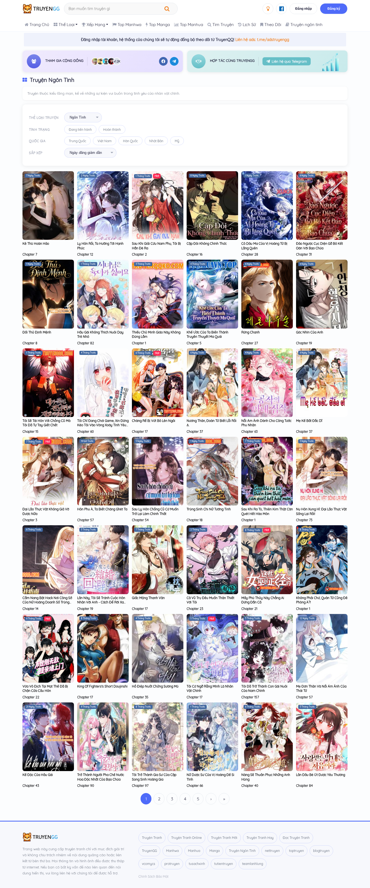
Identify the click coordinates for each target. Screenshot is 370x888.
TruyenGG (149, 851)
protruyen (172, 864)
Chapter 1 (139, 343)
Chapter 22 (30, 697)
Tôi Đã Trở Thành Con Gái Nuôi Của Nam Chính (264, 688)
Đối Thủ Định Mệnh (36, 332)
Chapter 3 (29, 520)
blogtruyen (321, 851)
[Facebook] (163, 61)
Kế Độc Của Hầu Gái (37, 775)
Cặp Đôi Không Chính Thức (207, 243)
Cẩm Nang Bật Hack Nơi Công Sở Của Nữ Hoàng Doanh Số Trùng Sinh (47, 602)
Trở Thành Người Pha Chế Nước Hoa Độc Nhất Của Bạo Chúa (100, 777)
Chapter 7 (29, 254)
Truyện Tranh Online (186, 838)
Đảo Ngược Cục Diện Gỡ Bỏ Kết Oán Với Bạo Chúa (319, 245)
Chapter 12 (85, 254)
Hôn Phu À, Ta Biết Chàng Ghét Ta (102, 509)
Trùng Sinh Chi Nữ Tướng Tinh (209, 509)
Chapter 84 (304, 786)
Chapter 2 (139, 254)
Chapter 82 (85, 343)
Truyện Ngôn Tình (242, 851)
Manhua (194, 851)
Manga (214, 851)
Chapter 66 (195, 786)
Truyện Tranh (152, 838)
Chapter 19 (304, 343)
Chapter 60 (85, 431)
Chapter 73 (304, 520)
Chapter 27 (249, 343)
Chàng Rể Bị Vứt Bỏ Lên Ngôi (153, 421)
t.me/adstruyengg (273, 39)
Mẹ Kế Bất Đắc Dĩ (309, 421)
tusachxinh (197, 864)
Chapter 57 (85, 520)
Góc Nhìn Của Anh (309, 332)
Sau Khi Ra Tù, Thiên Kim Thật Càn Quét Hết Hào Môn (267, 511)
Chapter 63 (249, 431)
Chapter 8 (29, 343)
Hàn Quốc (130, 141)
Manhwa (172, 851)
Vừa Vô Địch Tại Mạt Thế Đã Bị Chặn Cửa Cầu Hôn (45, 688)
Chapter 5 (194, 343)
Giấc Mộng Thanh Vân (148, 598)
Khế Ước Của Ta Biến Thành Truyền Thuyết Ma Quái (207, 334)
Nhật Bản (156, 141)
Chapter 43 (30, 786)
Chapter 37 (195, 431)
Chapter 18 (195, 520)
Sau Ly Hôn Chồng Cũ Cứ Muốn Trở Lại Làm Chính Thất (155, 511)
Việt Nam (105, 141)
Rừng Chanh (250, 332)
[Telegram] (174, 61)
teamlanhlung (252, 864)
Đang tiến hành (80, 130)
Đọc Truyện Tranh (296, 838)
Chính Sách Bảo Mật (153, 876)
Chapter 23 (195, 609)
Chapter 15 (30, 431)
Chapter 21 (249, 609)
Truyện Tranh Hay (260, 838)
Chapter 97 (140, 786)
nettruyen (272, 851)
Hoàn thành (112, 130)
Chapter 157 (250, 697)
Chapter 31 (304, 254)
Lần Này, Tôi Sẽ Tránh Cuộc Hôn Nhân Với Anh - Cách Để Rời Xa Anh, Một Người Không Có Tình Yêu (101, 604)
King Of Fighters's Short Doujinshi (102, 686)
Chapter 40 (249, 786)
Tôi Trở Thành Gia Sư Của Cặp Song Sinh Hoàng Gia (154, 777)
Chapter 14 (30, 609)
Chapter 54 (140, 520)
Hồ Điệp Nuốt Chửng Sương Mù (155, 686)
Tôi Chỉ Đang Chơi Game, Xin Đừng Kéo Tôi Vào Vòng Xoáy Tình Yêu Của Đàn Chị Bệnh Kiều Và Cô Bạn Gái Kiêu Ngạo (103, 427)
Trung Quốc (77, 141)
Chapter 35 (140, 697)
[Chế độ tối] (268, 8)
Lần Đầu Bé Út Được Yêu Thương (320, 775)
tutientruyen (223, 864)
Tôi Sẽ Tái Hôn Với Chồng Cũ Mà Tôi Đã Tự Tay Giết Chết (46, 423)
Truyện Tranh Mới (224, 838)
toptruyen (296, 851)
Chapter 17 (140, 431)
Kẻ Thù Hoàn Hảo (35, 243)
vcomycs (148, 864)
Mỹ (177, 141)
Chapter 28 (249, 254)
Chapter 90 (85, 786)
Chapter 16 (194, 254)
